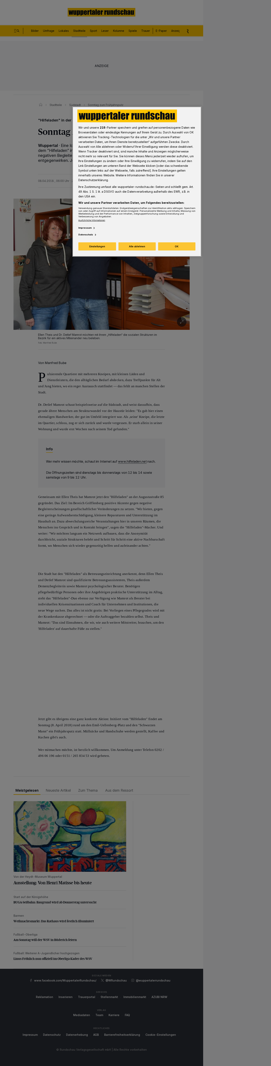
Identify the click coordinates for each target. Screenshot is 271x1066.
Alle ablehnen (137, 246)
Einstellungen (97, 246)
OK (177, 246)
